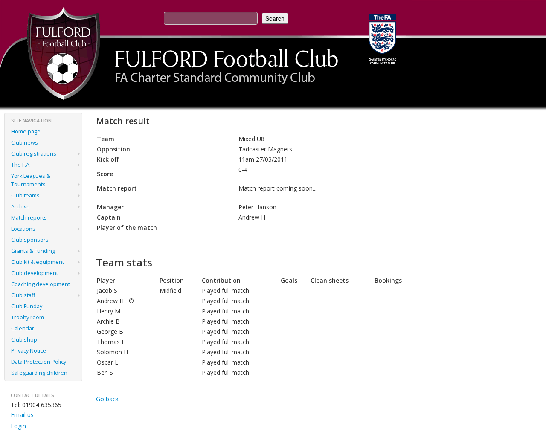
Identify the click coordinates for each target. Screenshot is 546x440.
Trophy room (27, 317)
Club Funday (26, 306)
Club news (24, 142)
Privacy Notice (28, 350)
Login (18, 426)
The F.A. (21, 164)
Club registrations (33, 153)
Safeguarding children (39, 372)
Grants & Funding (33, 251)
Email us (22, 415)
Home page (26, 131)
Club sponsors (30, 239)
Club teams (25, 195)
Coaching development (40, 284)
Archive (20, 206)
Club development (34, 273)
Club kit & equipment (37, 262)
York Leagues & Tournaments (30, 180)
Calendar (22, 328)
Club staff (23, 295)
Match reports (29, 217)
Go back (107, 399)
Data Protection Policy (38, 361)
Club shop (24, 339)
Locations (23, 228)
